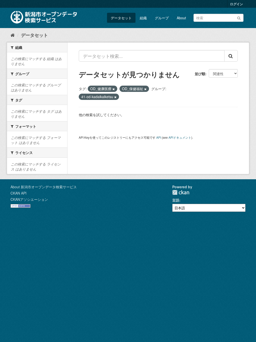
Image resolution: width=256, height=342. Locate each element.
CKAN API (18, 193)
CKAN (180, 192)
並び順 (200, 73)
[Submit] (239, 17)
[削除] (113, 89)
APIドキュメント (179, 137)
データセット (121, 17)
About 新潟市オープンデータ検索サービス (43, 186)
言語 (175, 200)
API (158, 137)
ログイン (236, 4)
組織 (143, 17)
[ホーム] (12, 35)
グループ (162, 17)
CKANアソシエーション (29, 199)
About (181, 17)
